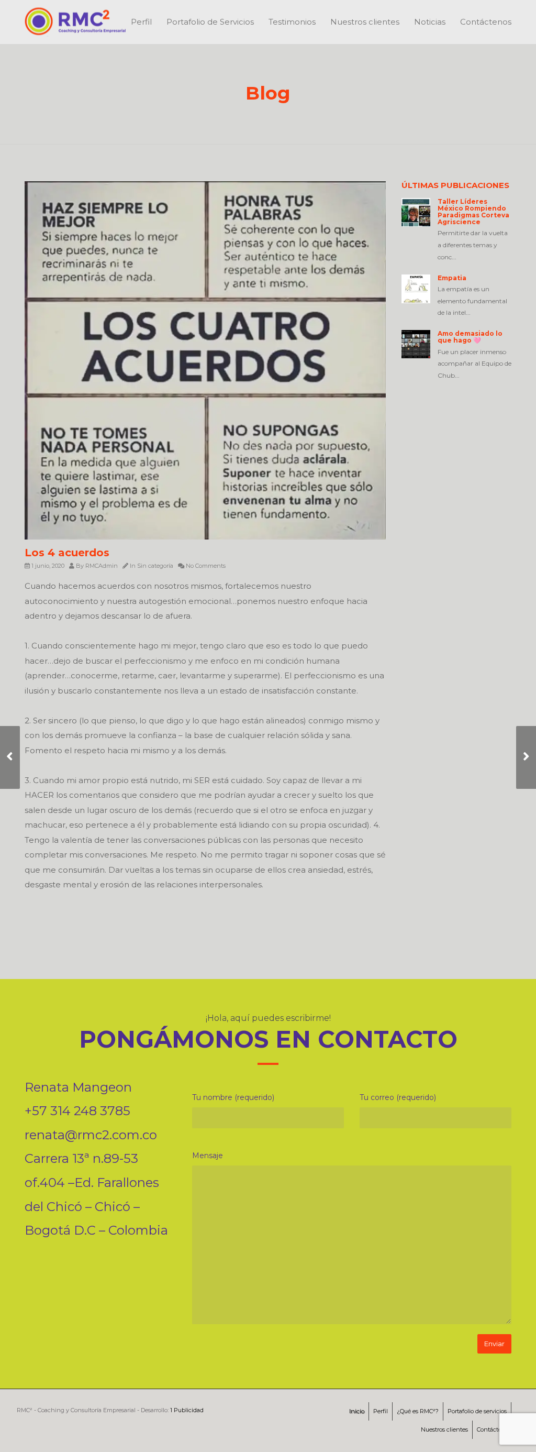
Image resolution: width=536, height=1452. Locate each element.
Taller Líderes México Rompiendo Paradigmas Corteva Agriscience (473, 211)
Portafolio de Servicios (210, 22)
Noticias (429, 22)
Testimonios (292, 22)
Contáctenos (485, 22)
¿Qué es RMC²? (418, 1411)
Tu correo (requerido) (398, 1097)
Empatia (452, 278)
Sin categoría (155, 565)
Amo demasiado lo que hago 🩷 (470, 336)
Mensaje (207, 1155)
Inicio (356, 1411)
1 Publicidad (187, 1410)
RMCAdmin (101, 565)
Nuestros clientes (364, 22)
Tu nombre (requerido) (233, 1097)
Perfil (141, 22)
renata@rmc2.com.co (91, 1134)
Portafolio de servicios (477, 1411)
